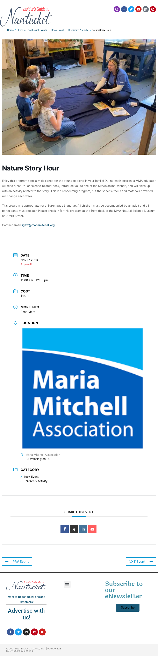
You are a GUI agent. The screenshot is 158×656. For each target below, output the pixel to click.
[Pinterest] (153, 9)
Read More (28, 311)
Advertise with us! (26, 614)
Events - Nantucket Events (32, 30)
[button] (67, 584)
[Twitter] (131, 9)
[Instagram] (117, 9)
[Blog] (146, 9)
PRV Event (21, 561)
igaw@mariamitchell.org (38, 225)
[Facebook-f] (124, 9)
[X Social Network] (74, 529)
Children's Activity (78, 30)
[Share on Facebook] (64, 529)
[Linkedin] (83, 529)
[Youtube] (138, 9)
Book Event (57, 30)
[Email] (92, 529)
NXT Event (137, 561)
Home (10, 30)
